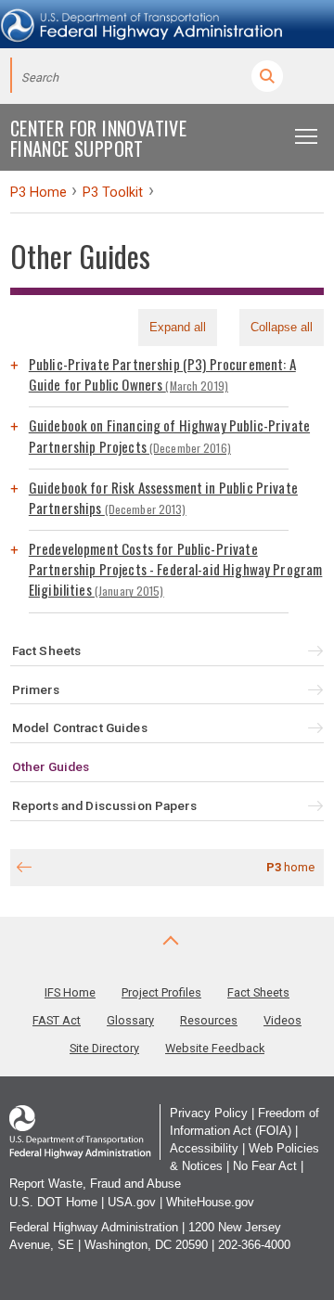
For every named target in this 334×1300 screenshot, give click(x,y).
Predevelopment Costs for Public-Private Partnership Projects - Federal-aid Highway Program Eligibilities (176, 568)
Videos (282, 1020)
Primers (35, 689)
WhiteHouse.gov (210, 1202)
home (290, 867)
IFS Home (70, 992)
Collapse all (281, 327)
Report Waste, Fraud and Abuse (95, 1184)
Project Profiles (161, 992)
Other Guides (51, 766)
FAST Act (56, 1020)
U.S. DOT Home (53, 1202)
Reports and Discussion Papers (104, 805)
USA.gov (132, 1202)
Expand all (177, 327)
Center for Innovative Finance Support (98, 138)
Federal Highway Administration (93, 1227)
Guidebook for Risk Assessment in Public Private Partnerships (163, 497)
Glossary (130, 1020)
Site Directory (104, 1048)
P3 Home (38, 192)
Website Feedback (214, 1048)
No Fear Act (265, 1166)
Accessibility (204, 1148)
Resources (209, 1020)
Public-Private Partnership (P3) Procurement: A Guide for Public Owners (162, 374)
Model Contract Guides (80, 727)
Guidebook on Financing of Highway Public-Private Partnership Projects (169, 435)
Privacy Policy (209, 1113)
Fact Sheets (47, 650)
